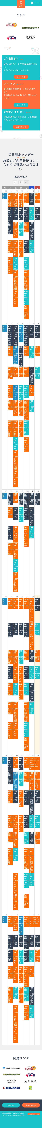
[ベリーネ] (11, 38)
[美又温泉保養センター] (11, 1081)
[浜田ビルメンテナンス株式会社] (11, 1067)
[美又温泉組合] (30, 1081)
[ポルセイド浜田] (30, 1088)
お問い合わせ (31, 1105)
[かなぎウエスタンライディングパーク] (30, 28)
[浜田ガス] (11, 1088)
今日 (26, 182)
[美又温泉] (30, 38)
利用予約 (10, 1105)
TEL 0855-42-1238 (34, 1114)
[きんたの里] (11, 25)
